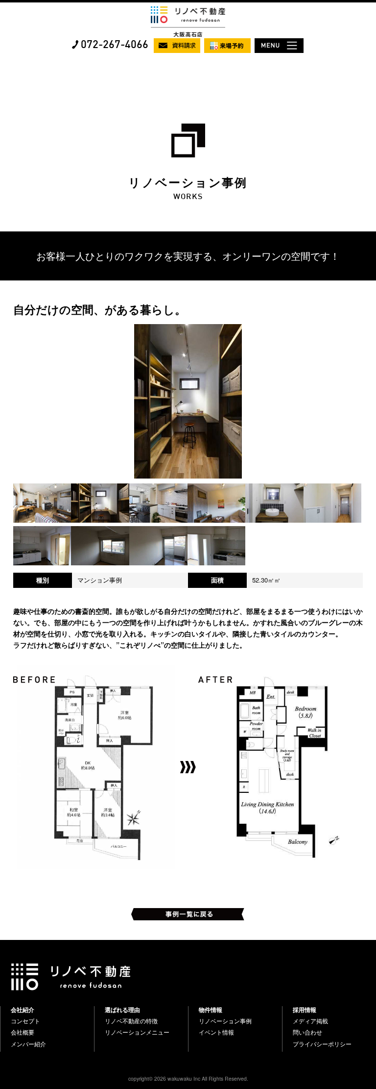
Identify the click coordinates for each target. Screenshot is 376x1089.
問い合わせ (307, 1032)
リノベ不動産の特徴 (131, 1021)
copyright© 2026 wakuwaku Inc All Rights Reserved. (188, 1078)
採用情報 (304, 1010)
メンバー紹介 (28, 1044)
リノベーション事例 (225, 1021)
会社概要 (22, 1032)
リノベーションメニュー (137, 1032)
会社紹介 (22, 1010)
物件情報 (210, 1010)
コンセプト (25, 1021)
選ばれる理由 (122, 1010)
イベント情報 (216, 1032)
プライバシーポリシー (322, 1044)
